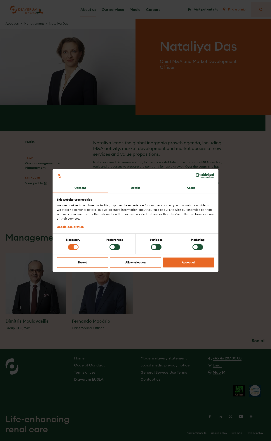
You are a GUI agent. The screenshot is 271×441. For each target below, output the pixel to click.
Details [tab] (135, 188)
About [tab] (191, 188)
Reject (82, 262)
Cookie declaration (70, 227)
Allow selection (135, 262)
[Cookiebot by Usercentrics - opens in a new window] (198, 176)
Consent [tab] (80, 188)
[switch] (115, 247)
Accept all (188, 262)
